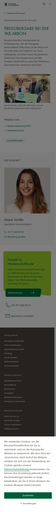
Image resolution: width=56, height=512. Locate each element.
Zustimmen (28, 495)
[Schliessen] (50, 441)
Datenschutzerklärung (16, 469)
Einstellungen (29, 503)
